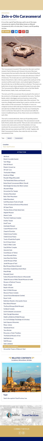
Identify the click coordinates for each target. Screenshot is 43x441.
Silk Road (6, 156)
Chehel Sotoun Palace (10, 237)
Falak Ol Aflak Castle (10, 244)
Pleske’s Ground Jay (9, 167)
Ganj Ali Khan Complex (10, 247)
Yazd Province (10, 146)
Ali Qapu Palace (8, 207)
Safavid (9, 138)
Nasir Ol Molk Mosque (10, 290)
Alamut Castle (8, 215)
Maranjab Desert (9, 274)
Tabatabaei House (9, 327)
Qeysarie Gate (8, 250)
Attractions (5, 13)
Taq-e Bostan (7, 330)
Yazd (4, 146)
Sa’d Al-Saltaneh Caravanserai (12, 311)
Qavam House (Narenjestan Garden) (14, 295)
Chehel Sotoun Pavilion (10, 234)
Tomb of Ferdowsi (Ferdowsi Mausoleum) (16, 204)
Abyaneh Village (8, 188)
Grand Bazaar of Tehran (11, 253)
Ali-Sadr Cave (8, 170)
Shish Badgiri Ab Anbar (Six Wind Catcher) (16, 186)
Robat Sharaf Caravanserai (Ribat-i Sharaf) (16, 183)
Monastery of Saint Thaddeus (12, 333)
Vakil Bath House (8, 338)
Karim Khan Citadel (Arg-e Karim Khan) (15, 269)
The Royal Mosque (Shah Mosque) (14, 306)
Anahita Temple (8, 220)
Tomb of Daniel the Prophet (12, 239)
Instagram (23, 433)
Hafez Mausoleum (9, 199)
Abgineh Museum (9, 212)
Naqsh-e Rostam (8, 287)
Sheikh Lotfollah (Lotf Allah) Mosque (14, 317)
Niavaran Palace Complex (11, 293)
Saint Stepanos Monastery (11, 322)
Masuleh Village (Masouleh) (12, 178)
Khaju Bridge (7, 271)
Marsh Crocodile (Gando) (11, 159)
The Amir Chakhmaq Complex (12, 218)
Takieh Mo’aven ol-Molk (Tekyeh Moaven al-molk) (18, 279)
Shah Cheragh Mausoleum (11, 314)
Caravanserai (18, 138)
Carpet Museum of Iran (10, 228)
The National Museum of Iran (12, 335)
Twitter (16, 31)
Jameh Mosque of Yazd (10, 263)
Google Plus (23, 31)
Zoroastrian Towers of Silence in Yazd (14, 349)
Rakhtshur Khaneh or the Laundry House (15, 301)
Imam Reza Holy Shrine (10, 258)
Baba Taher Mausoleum (10, 196)
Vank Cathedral (8, 344)
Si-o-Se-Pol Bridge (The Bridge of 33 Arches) (17, 319)
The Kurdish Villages (9, 172)
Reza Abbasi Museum (10, 303)
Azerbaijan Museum (9, 226)
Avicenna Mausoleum (10, 194)
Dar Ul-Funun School (10, 242)
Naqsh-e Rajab (8, 285)
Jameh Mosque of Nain (10, 261)
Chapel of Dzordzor (9, 231)
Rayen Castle (7, 298)
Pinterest (19, 31)
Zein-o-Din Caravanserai (11, 346)
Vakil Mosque (8, 341)
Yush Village (7, 162)
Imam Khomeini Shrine (10, 255)
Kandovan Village (9, 175)
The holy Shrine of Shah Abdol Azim (14, 210)
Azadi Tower (7, 223)
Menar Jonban (8, 325)
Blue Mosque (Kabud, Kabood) (12, 266)
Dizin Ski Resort (8, 164)
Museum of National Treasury (12, 282)
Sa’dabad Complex (9, 309)
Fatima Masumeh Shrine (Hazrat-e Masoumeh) (17, 277)
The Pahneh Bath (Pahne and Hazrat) (14, 180)
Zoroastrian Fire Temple (11, 191)
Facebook (12, 31)
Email (27, 31)
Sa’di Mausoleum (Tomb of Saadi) (13, 202)
